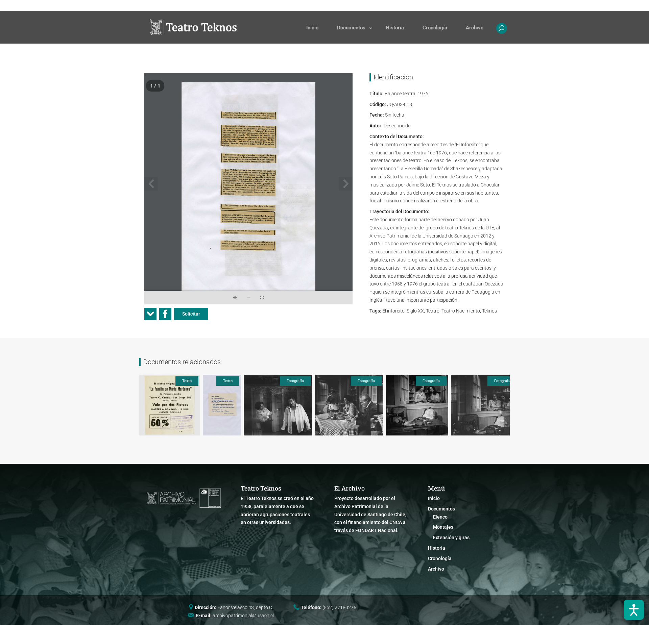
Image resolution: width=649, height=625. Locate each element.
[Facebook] (165, 316)
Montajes (443, 527)
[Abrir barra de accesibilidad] (634, 610)
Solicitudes (349, 5)
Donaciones (380, 5)
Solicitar (191, 314)
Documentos (351, 28)
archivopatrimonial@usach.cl (243, 615)
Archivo (474, 28)
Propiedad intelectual (450, 5)
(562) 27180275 (339, 607)
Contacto (411, 5)
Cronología (435, 28)
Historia (395, 28)
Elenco (440, 517)
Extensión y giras (451, 537)
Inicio (312, 28)
